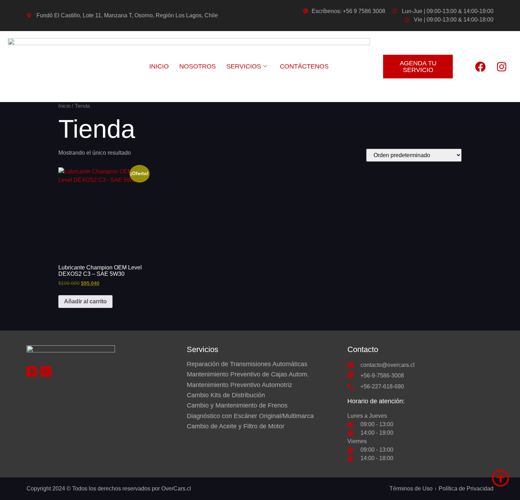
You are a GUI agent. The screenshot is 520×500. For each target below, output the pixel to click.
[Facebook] (480, 66)
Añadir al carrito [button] (85, 301)
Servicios (243, 66)
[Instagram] (501, 66)
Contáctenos (304, 66)
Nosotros (197, 66)
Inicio (159, 66)
